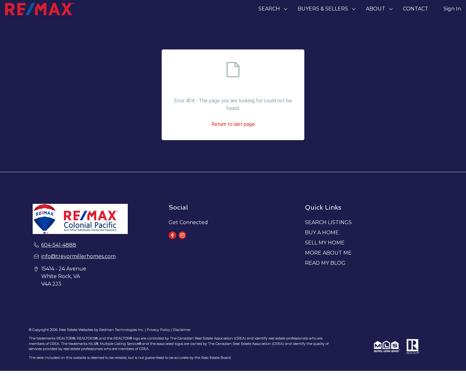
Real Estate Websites (76, 329)
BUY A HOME (322, 233)
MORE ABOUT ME (328, 253)
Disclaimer (182, 329)
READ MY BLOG (325, 263)
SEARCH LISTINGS (328, 222)
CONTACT (415, 9)
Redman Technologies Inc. (122, 329)
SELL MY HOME (325, 243)
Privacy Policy (158, 329)
